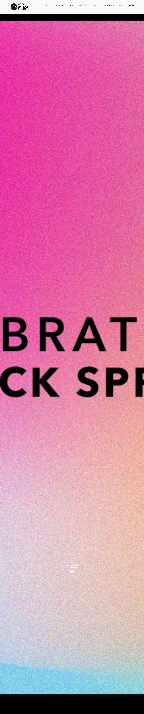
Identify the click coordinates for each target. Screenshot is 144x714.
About (121, 5)
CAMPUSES (82, 5)
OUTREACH (109, 5)
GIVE (71, 5)
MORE (131, 5)
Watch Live (60, 5)
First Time (45, 5)
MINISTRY (96, 5)
